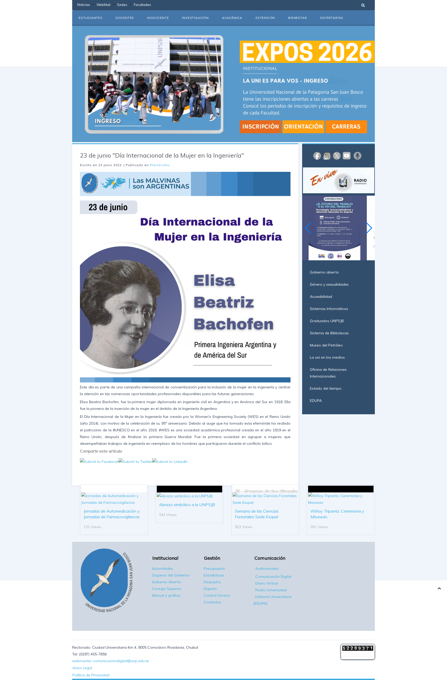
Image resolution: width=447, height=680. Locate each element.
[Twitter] (337, 155)
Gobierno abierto (324, 272)
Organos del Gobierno (171, 575)
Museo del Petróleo (326, 345)
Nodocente (158, 18)
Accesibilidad (321, 296)
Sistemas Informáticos (329, 308)
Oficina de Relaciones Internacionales (328, 373)
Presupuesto (214, 568)
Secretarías (331, 18)
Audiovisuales (267, 568)
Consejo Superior (166, 588)
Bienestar (297, 18)
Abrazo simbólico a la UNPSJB (187, 504)
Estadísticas (214, 575)
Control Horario (217, 595)
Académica (232, 18)
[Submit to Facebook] (99, 461)
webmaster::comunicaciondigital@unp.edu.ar (110, 661)
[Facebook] (317, 155)
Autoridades (162, 568)
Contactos (212, 602)
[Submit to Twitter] (135, 461)
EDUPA (316, 400)
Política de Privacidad (90, 675)
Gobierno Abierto (166, 582)
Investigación (195, 18)
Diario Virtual (266, 583)
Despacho (212, 582)
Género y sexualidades (329, 284)
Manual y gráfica (166, 595)
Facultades (142, 5)
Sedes (122, 5)
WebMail (103, 5)
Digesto (210, 588)
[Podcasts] (357, 155)
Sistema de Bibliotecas (329, 333)
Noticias (83, 5)
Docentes (125, 18)
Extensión (265, 18)
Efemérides (160, 165)
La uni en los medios (327, 357)
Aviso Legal (82, 668)
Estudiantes (90, 18)
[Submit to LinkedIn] (170, 461)
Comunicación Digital (273, 576)
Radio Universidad (271, 590)
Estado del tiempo (325, 388)
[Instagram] (327, 155)
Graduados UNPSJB (327, 321)
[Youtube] (347, 155)
